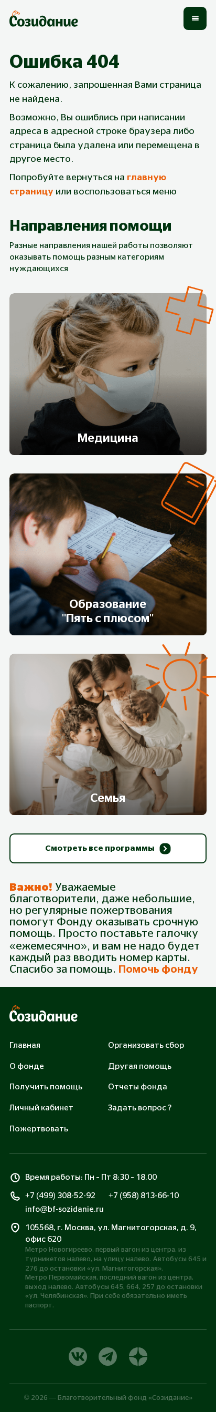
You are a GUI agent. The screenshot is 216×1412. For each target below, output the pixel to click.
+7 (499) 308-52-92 (60, 1196)
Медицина (108, 438)
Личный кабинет (41, 1108)
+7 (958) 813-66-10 (144, 1196)
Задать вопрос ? (139, 1108)
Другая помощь (139, 1066)
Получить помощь (45, 1087)
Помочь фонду (158, 969)
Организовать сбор (146, 1045)
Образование (108, 611)
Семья (107, 798)
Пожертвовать (38, 1129)
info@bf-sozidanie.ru (64, 1209)
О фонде (26, 1066)
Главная (24, 1045)
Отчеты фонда (137, 1087)
